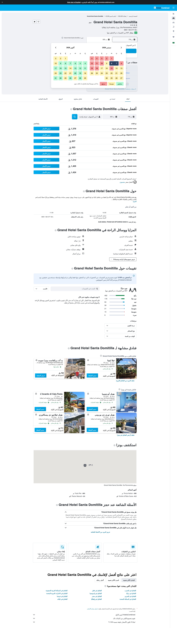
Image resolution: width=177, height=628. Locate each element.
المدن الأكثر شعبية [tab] (113, 580)
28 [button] (116, 78)
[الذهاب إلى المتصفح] (173, 31)
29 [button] (111, 78)
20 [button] (121, 73)
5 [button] (91, 58)
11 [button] (97, 63)
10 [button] (102, 63)
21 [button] (116, 73)
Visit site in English (74, 2)
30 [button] (107, 78)
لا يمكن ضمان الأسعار (92, 609)
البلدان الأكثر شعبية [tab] (129, 580)
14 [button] (116, 68)
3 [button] (101, 58)
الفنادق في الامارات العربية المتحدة (56, 593)
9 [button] (106, 63)
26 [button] (92, 73)
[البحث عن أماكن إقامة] (173, 18)
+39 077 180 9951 (130, 30)
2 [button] (106, 58)
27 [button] (121, 78)
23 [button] (107, 73)
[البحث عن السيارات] (173, 22)
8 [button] (111, 63)
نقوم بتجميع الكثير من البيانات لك (124, 618)
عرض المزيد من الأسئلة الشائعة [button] (100, 532)
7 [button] (116, 63)
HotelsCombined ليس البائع (125, 614)
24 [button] (102, 73)
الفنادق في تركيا (131, 593)
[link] (125, 381)
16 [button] (107, 68)
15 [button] (111, 68)
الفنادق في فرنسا (62, 596)
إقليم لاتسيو (113, 16)
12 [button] (92, 63)
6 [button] (121, 63)
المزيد (134, 201)
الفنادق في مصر (97, 596)
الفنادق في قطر (97, 590)
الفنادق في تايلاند (62, 599)
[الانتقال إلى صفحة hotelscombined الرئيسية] (162, 8)
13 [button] (121, 68)
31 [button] (56, 78)
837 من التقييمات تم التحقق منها (118, 33)
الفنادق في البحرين (130, 596)
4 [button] (96, 58)
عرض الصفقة (92, 375)
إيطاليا (124, 16)
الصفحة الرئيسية (133, 16)
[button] (2, 2)
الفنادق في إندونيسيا (96, 593)
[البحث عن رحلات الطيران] (173, 14)
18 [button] (97, 68)
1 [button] (111, 58)
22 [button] (111, 73)
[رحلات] (173, 37)
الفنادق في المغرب (130, 590)
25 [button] (97, 73)
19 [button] (92, 68)
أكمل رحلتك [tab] (100, 580)
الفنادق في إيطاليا (96, 599)
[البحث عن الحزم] (173, 27)
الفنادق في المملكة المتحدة (128, 599)
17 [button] (102, 68)
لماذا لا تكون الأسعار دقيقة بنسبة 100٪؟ (121, 622)
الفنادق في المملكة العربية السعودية (56, 590)
